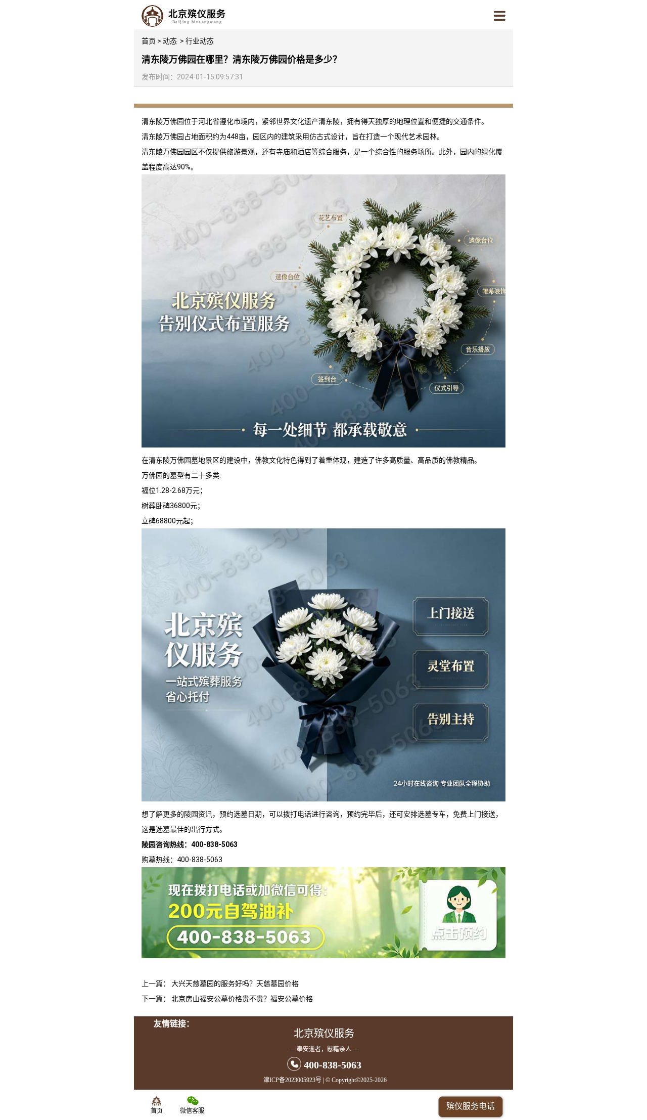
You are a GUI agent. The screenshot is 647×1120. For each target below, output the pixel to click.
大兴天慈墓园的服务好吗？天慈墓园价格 (235, 983)
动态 (170, 41)
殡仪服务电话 (470, 1106)
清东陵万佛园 (163, 136)
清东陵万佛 (159, 121)
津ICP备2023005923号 (292, 1080)
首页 (149, 41)
